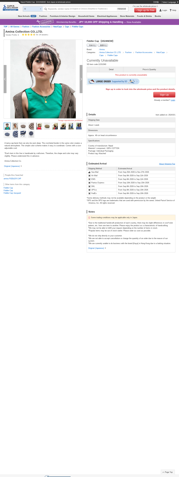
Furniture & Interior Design (62, 16)
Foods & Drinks (144, 16)
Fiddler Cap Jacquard (12, 193)
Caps (67, 27)
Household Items (86, 16)
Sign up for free (146, 10)
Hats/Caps (57, 27)
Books (158, 16)
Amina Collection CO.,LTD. (110, 52)
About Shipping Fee (167, 164)
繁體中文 (103, 45)
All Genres (14, 27)
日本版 (156, 2)
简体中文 (92, 45)
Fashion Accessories (41, 27)
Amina (102, 49)
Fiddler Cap (8, 188)
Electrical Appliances (107, 16)
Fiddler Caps (77, 27)
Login (173, 100)
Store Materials (127, 16)
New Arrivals (26, 16)
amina (6, 179)
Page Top (169, 472)
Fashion (43, 16)
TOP (5, 27)
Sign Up (164, 94)
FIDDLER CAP (15, 179)
